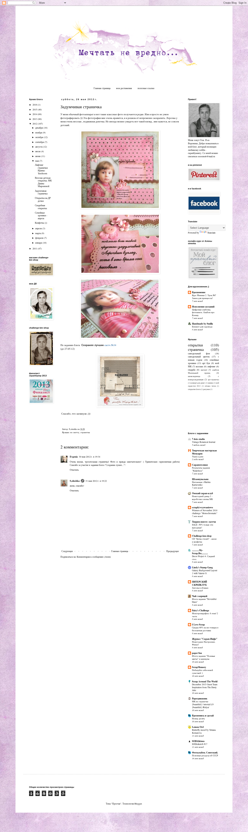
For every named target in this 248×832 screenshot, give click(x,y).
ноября (39, 132)
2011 (35, 248)
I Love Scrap (198, 624)
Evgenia (74, 456)
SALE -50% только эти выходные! (202, 526)
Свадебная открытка (41, 207)
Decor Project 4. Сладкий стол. (203, 558)
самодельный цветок (199, 356)
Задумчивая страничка (41, 192)
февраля (39, 237)
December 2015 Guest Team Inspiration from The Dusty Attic (204, 687)
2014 (35, 114)
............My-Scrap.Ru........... (200, 552)
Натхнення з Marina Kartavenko (201, 483)
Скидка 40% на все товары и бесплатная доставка (205, 629)
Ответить (74, 469)
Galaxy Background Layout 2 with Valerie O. (204, 572)
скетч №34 (110, 345)
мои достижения (124, 88)
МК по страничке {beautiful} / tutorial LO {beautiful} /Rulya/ (203, 704)
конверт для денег (197, 383)
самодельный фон (199, 353)
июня (38, 156)
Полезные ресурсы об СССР (205, 755)
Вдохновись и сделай (203, 715)
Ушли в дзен (197, 456)
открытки (195, 345)
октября (39, 137)
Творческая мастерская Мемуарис (204, 452)
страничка (85, 432)
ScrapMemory (199, 667)
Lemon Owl (198, 727)
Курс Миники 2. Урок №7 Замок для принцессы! (204, 297)
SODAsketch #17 (199, 744)
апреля (38, 228)
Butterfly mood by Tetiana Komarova (204, 731)
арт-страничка (213, 379)
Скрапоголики (200, 464)
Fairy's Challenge (200, 610)
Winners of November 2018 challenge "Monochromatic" (204, 512)
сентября (40, 141)
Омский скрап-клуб (202, 493)
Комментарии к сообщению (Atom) (94, 556)
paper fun (197, 653)
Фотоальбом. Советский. (205, 752)
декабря (39, 127)
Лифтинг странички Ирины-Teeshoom (41, 169)
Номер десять (198, 718)
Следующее (67, 551)
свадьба (191, 369)
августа (39, 146)
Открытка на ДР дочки (43, 199)
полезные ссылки (146, 88)
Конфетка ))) (41, 222)
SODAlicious (198, 741)
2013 (35, 118)
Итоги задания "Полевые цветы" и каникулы (203, 657)
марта (38, 233)
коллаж (199, 366)
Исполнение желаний (203, 306)
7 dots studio (198, 439)
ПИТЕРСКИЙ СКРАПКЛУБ (199, 583)
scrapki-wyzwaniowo (202, 507)
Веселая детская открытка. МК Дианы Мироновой (43, 182)
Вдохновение (198, 292)
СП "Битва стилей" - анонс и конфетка (204, 540)
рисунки (206, 389)
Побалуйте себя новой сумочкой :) (202, 671)
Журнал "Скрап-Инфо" (204, 639)
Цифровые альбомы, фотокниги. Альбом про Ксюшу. (203, 312)
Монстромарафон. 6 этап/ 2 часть (205, 615)
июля (38, 151)
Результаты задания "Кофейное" (201, 469)
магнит (204, 369)
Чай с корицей (199, 596)
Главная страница (102, 88)
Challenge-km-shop (202, 535)
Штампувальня (200, 479)
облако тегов (210, 386)
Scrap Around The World (205, 681)
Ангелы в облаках (200, 587)
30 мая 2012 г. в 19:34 (89, 456)
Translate (211, 232)
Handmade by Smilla (202, 323)
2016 (35, 104)
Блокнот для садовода (202, 326)
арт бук (206, 363)
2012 (35, 123)
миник (210, 383)
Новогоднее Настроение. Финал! (203, 643)
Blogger (138, 803)
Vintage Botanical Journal (203, 441)
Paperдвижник (199, 698)
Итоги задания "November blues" (204, 600)
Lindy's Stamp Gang (202, 567)
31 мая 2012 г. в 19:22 (96, 480)
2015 (35, 109)
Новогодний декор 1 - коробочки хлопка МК (202, 498)
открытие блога (194, 389)
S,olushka (75, 481)
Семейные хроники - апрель (41, 215)
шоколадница (194, 376)
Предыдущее (172, 551)
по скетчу (74, 432)
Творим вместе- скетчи (204, 521)
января (39, 242)
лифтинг (211, 366)
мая (37, 160)
